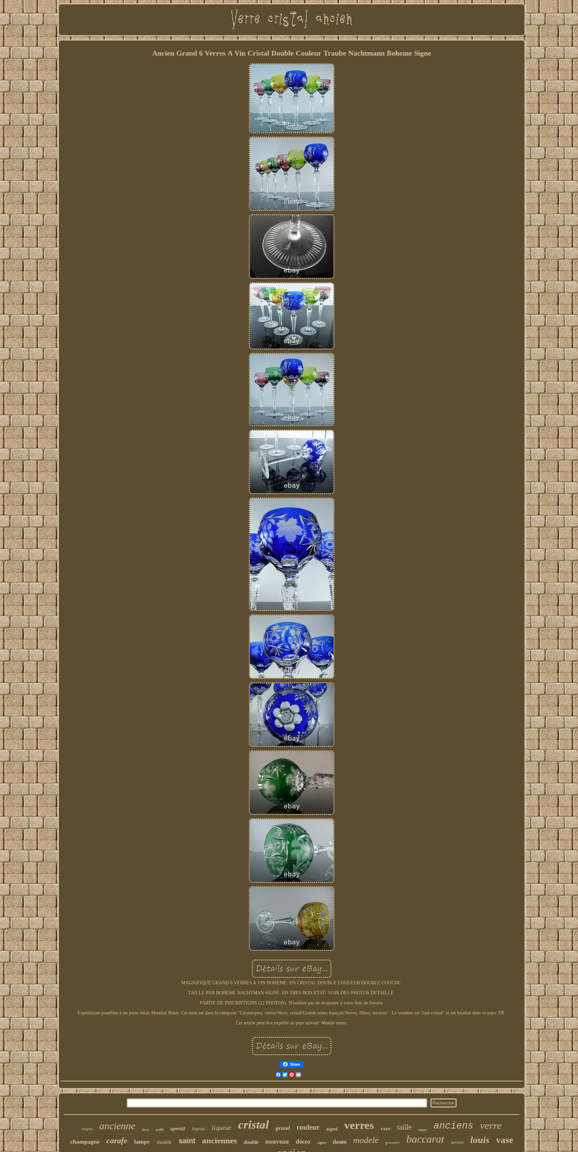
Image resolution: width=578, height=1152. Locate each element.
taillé (160, 1130)
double (251, 1142)
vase (504, 1140)
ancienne (117, 1125)
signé (332, 1129)
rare (385, 1128)
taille (404, 1127)
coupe (422, 1130)
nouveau (277, 1141)
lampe (142, 1141)
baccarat (425, 1139)
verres (359, 1125)
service (457, 1142)
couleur (308, 1127)
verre (491, 1125)
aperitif (177, 1128)
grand (283, 1128)
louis (479, 1140)
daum (340, 1142)
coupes (87, 1129)
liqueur (221, 1127)
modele (366, 1140)
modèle (164, 1142)
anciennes (219, 1140)
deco (145, 1130)
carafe (116, 1140)
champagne (85, 1141)
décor (303, 1141)
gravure (392, 1142)
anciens (453, 1126)
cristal (253, 1124)
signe (321, 1142)
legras (198, 1128)
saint (187, 1141)
